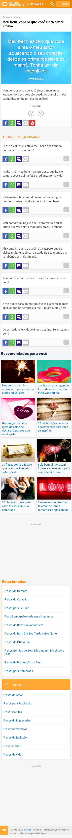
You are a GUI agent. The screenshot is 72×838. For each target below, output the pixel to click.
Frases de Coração (15, 599)
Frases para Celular (16, 608)
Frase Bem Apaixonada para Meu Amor (28, 616)
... (66, 158)
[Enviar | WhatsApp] (12, 123)
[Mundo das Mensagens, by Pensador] (19, 4)
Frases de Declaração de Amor (23, 662)
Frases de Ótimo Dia (17, 642)
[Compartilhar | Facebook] (6, 123)
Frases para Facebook (17, 703)
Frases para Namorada (18, 671)
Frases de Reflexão (15, 737)
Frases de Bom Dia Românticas (23, 625)
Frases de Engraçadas (17, 720)
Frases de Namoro (15, 591)
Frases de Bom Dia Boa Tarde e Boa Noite (30, 633)
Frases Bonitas (12, 712)
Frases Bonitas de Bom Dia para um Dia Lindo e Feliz (34, 652)
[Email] (26, 123)
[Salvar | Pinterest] (32, 123)
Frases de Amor (13, 695)
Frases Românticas (15, 729)
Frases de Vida (12, 754)
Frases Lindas (12, 746)
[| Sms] (19, 123)
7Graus (27, 829)
